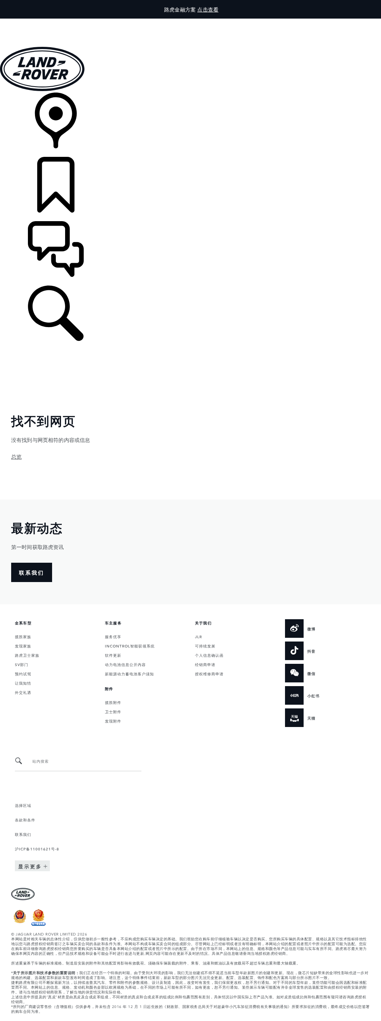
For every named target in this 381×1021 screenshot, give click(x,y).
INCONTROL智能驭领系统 (130, 646)
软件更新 (113, 655)
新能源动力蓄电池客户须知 (129, 673)
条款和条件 (25, 820)
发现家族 (23, 646)
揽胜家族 (23, 636)
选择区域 (23, 805)
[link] (190, 125)
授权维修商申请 (209, 673)
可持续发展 (205, 646)
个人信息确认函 (209, 655)
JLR (198, 636)
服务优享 (113, 636)
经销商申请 (205, 664)
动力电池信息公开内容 (125, 664)
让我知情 (23, 683)
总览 (16, 456)
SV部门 (21, 664)
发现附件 (113, 721)
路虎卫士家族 (27, 655)
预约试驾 (23, 673)
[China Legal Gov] (20, 924)
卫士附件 (113, 711)
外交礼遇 (23, 692)
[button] (190, 22)
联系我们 (23, 834)
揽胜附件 (113, 702)
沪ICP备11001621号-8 (37, 849)
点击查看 (207, 9)
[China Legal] (38, 924)
